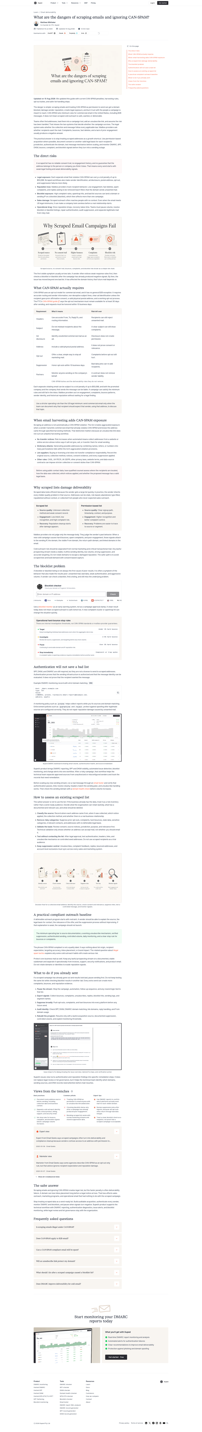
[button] (113, 594)
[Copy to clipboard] (118, 693)
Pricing (93, 3)
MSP (86, 3)
